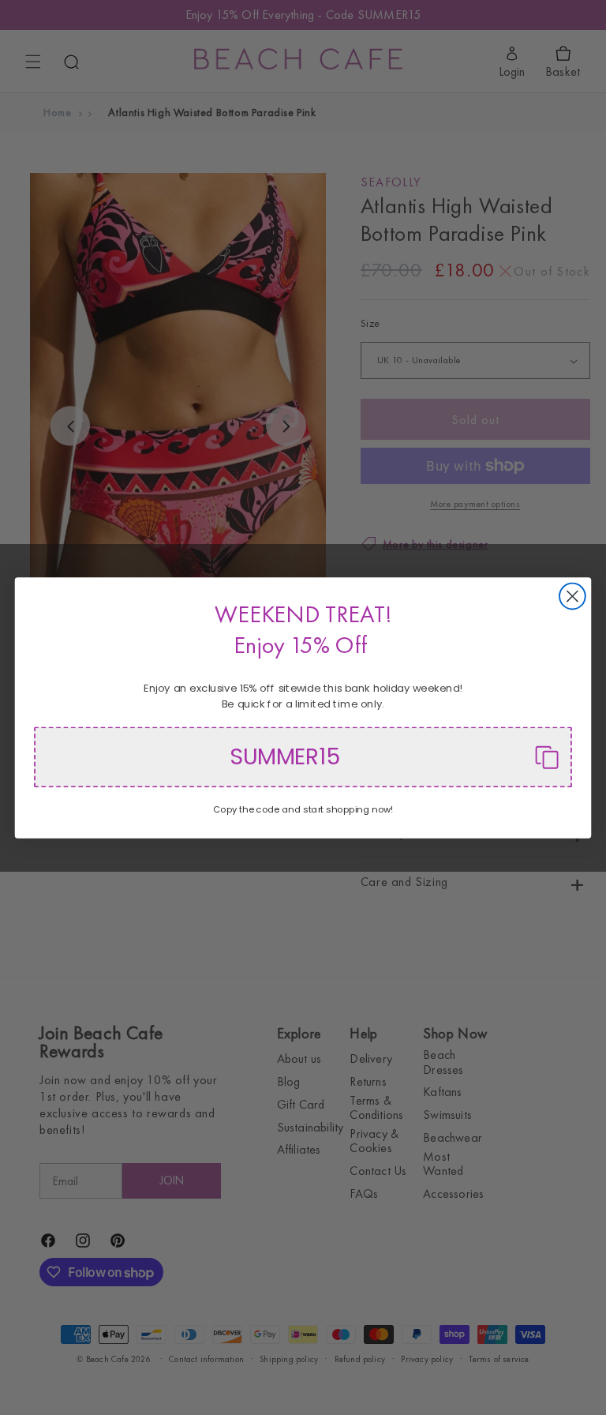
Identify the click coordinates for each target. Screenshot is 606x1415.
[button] (303, 756)
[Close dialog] (572, 596)
